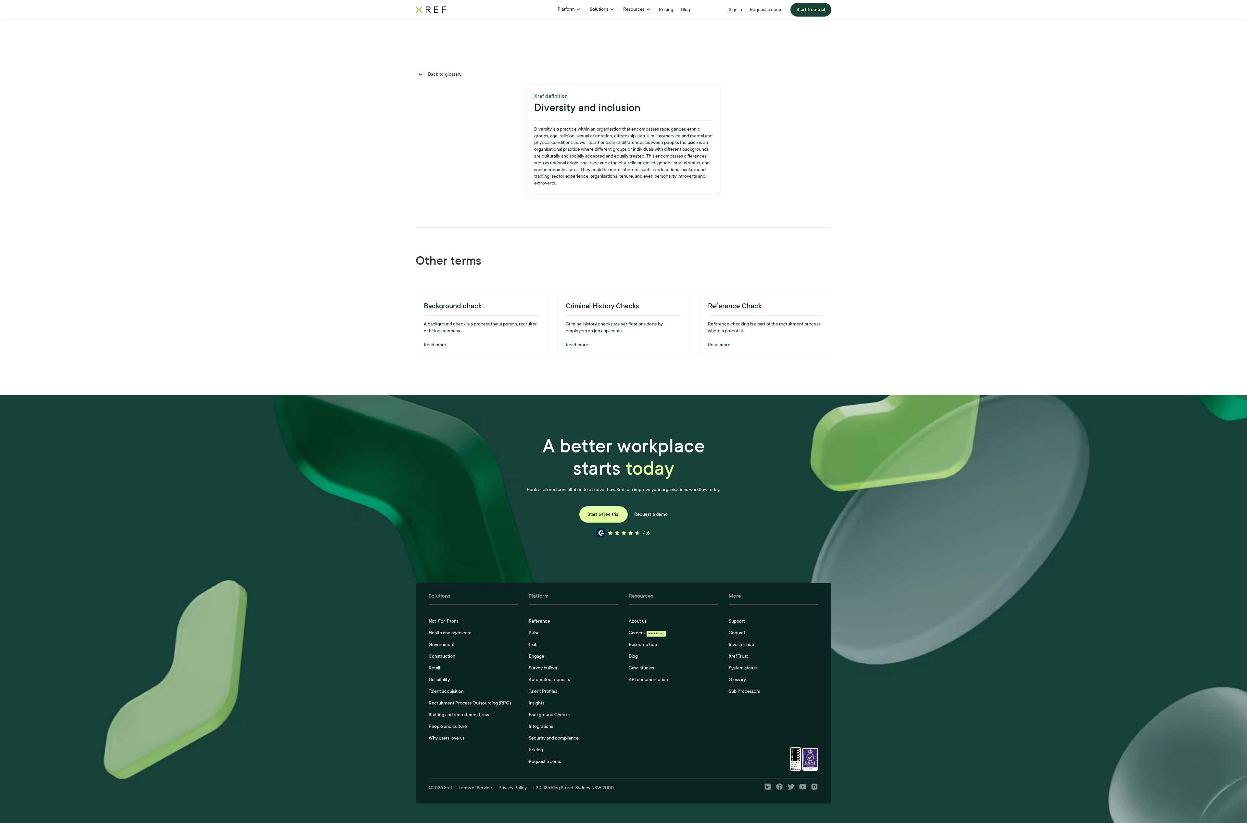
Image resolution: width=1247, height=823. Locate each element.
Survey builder (543, 668)
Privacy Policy (512, 788)
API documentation (648, 679)
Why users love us (446, 738)
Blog (633, 656)
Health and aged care (450, 633)
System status (743, 668)
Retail (434, 668)
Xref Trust (738, 656)
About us (638, 621)
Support (737, 621)
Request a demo (651, 514)
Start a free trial (603, 514)
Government (442, 644)
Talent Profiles (543, 691)
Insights (536, 703)
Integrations (541, 726)
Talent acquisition (446, 691)
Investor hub (741, 644)
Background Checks (549, 714)
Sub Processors (744, 691)
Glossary (737, 679)
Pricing (536, 750)
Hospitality (439, 679)
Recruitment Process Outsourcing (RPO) (470, 703)
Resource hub (643, 644)
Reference (539, 621)
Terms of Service (475, 788)
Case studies (641, 668)
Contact (737, 633)
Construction (442, 656)
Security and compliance (554, 738)
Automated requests (549, 679)
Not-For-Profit (443, 621)
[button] (569, 9)
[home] (457, 9)
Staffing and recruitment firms (459, 714)
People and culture (448, 726)
